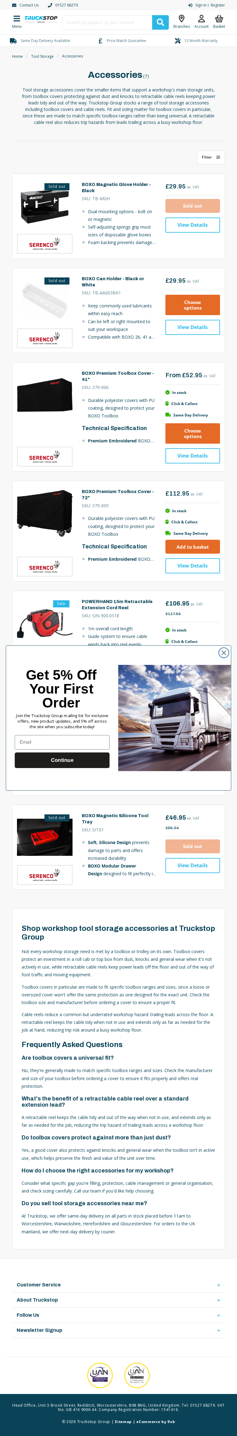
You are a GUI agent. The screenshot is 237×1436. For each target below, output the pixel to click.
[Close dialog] (224, 653)
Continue (62, 760)
